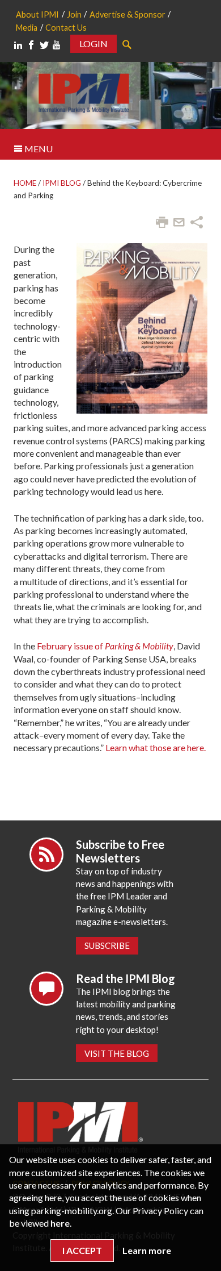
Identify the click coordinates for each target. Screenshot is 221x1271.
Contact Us (66, 27)
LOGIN (93, 43)
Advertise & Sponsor (127, 14)
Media (26, 27)
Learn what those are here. (155, 747)
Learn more (146, 1250)
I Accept (82, 1250)
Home (25, 182)
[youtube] (57, 44)
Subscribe (107, 945)
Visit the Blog (116, 1053)
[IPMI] (84, 91)
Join (74, 14)
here (60, 1223)
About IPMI (37, 14)
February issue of (105, 645)
